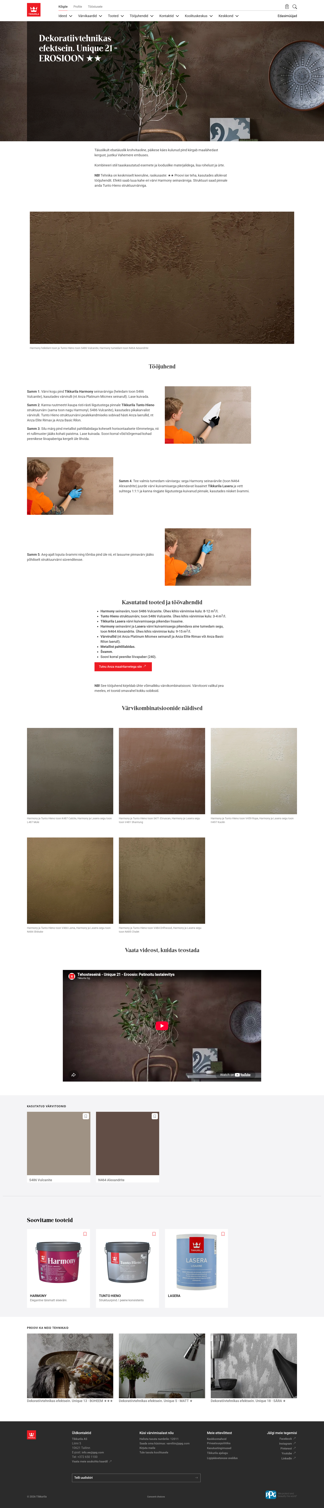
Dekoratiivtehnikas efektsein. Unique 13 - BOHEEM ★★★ (70, 1401)
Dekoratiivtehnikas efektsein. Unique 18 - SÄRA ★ (248, 1401)
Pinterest (286, 1448)
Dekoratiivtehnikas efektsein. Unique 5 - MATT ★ (156, 1401)
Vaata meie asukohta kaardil (90, 1461)
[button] (287, 6)
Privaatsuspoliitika (218, 1443)
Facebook (286, 1438)
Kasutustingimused (219, 1448)
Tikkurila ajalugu (217, 1453)
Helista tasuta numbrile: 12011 (159, 1439)
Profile (78, 6)
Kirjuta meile (147, 1448)
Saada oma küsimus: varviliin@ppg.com (165, 1443)
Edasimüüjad (287, 16)
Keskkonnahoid (216, 1439)
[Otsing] (294, 7)
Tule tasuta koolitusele (154, 1452)
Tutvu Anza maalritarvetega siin (120, 666)
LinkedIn (286, 1458)
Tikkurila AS (79, 1439)
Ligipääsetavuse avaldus (222, 1458)
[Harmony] (60, 1268)
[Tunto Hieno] (129, 1268)
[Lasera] (198, 1268)
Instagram (285, 1443)
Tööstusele (95, 6)
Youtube (287, 1453)
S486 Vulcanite (40, 1180)
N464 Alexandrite (111, 1180)
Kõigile (63, 6)
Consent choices (156, 1496)
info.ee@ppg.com (93, 1452)
